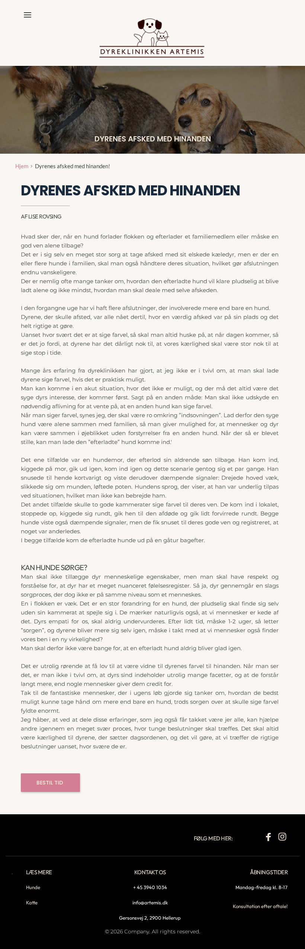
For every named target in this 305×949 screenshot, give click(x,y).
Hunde (33, 887)
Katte (32, 902)
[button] (27, 15)
